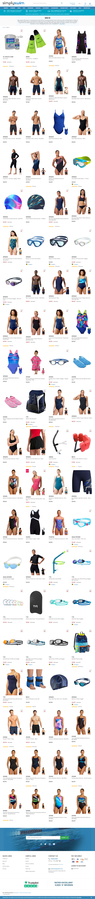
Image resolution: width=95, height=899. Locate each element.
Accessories (54, 8)
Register (73, 4)
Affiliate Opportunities (30, 871)
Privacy (27, 866)
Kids (24, 8)
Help (80, 8)
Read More (79, 897)
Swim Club (28, 868)
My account (75, 868)
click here (61, 864)
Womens (12, 8)
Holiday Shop (64, 8)
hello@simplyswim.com (57, 868)
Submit (63, 837)
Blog (4, 863)
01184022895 (54, 858)
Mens (19, 8)
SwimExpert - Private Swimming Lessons (22, 892)
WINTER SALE (87, 8)
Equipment (46, 8)
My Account (72, 3)
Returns (27, 861)
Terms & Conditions (30, 863)
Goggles (38, 8)
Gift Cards (73, 8)
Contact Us (5, 858)
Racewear (30, 8)
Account (4, 868)
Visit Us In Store (6, 866)
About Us (5, 861)
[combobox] (48, 3)
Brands (6, 8)
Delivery (27, 858)
